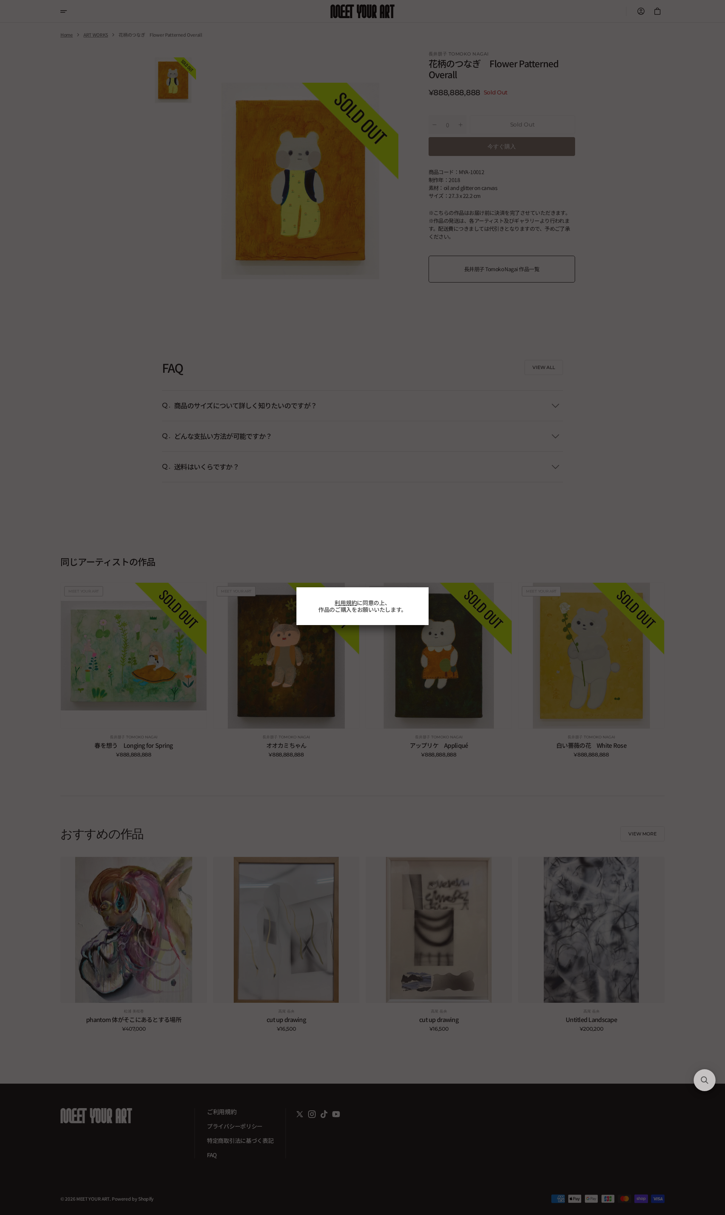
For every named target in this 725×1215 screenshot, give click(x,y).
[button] (705, 1080)
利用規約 (346, 603)
